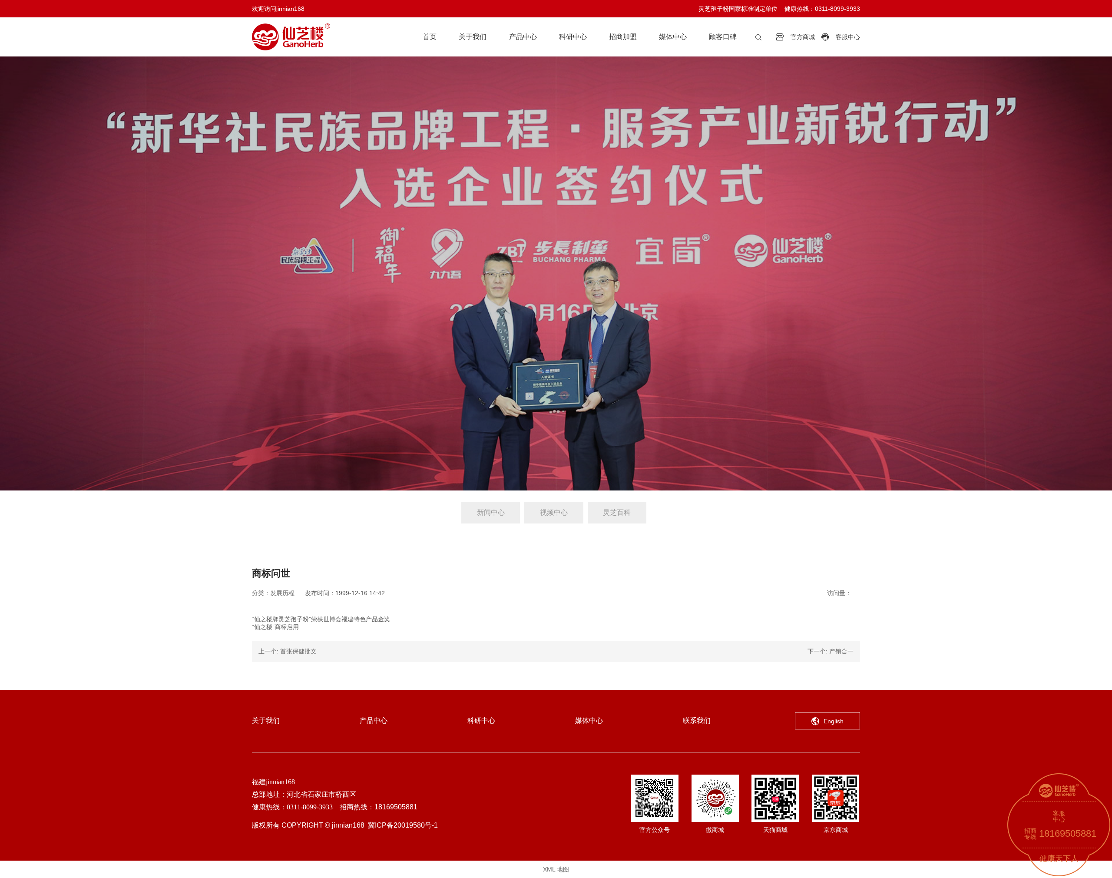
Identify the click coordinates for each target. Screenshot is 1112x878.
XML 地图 (556, 869)
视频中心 (554, 512)
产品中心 (523, 36)
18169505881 (1067, 833)
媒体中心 (673, 36)
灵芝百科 (617, 512)
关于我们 (472, 36)
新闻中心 (491, 512)
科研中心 (573, 36)
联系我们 (697, 720)
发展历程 (282, 593)
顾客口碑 (723, 36)
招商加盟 (623, 36)
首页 (430, 36)
